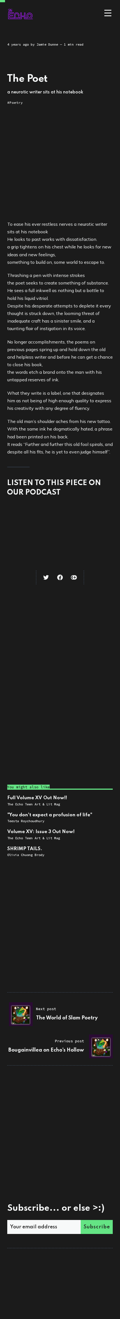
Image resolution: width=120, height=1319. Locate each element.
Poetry (16, 102)
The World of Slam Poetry (67, 1018)
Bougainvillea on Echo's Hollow (46, 1050)
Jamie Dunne (47, 44)
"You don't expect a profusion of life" (49, 815)
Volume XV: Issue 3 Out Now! (41, 831)
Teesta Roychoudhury (25, 821)
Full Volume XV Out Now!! (37, 798)
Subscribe (96, 1226)
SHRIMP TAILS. (24, 849)
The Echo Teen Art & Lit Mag (33, 804)
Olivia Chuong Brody (25, 855)
